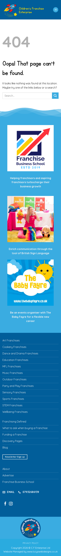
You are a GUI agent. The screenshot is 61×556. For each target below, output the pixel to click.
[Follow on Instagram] (11, 504)
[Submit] (55, 95)
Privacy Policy (31, 543)
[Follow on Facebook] (5, 504)
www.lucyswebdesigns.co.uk (42, 551)
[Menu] (55, 9)
